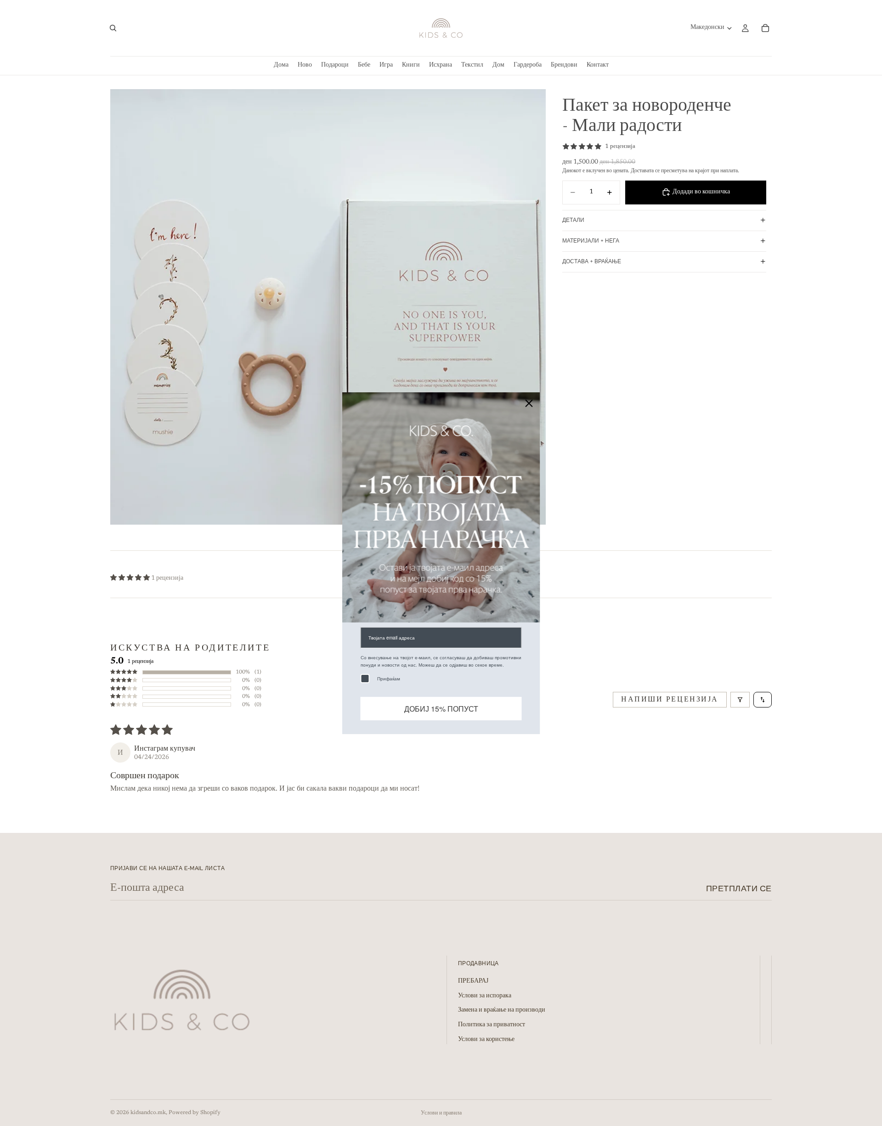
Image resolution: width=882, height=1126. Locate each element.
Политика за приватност (491, 1025)
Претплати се (739, 888)
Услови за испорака (484, 996)
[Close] (529, 403)
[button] (130, 578)
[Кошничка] (765, 28)
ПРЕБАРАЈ (473, 982)
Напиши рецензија (669, 699)
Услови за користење (486, 1039)
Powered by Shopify (194, 1112)
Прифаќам (388, 678)
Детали (573, 220)
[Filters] (740, 699)
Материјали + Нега (590, 240)
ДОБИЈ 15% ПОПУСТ (441, 708)
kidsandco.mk (148, 1112)
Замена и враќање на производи (501, 1010)
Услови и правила (441, 1113)
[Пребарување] (113, 28)
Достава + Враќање (591, 261)
